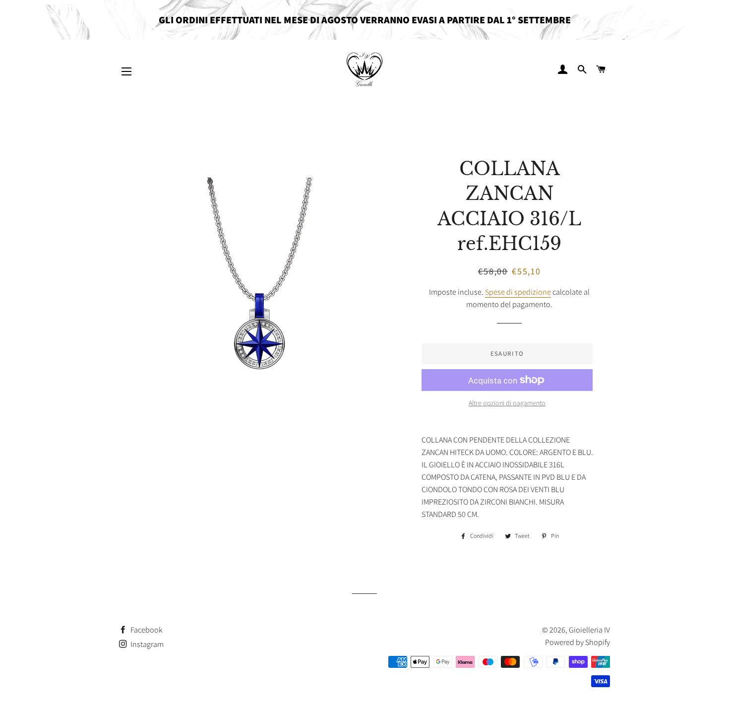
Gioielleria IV (589, 630)
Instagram (146, 644)
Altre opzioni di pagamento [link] (507, 402)
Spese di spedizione (518, 292)
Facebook (146, 630)
